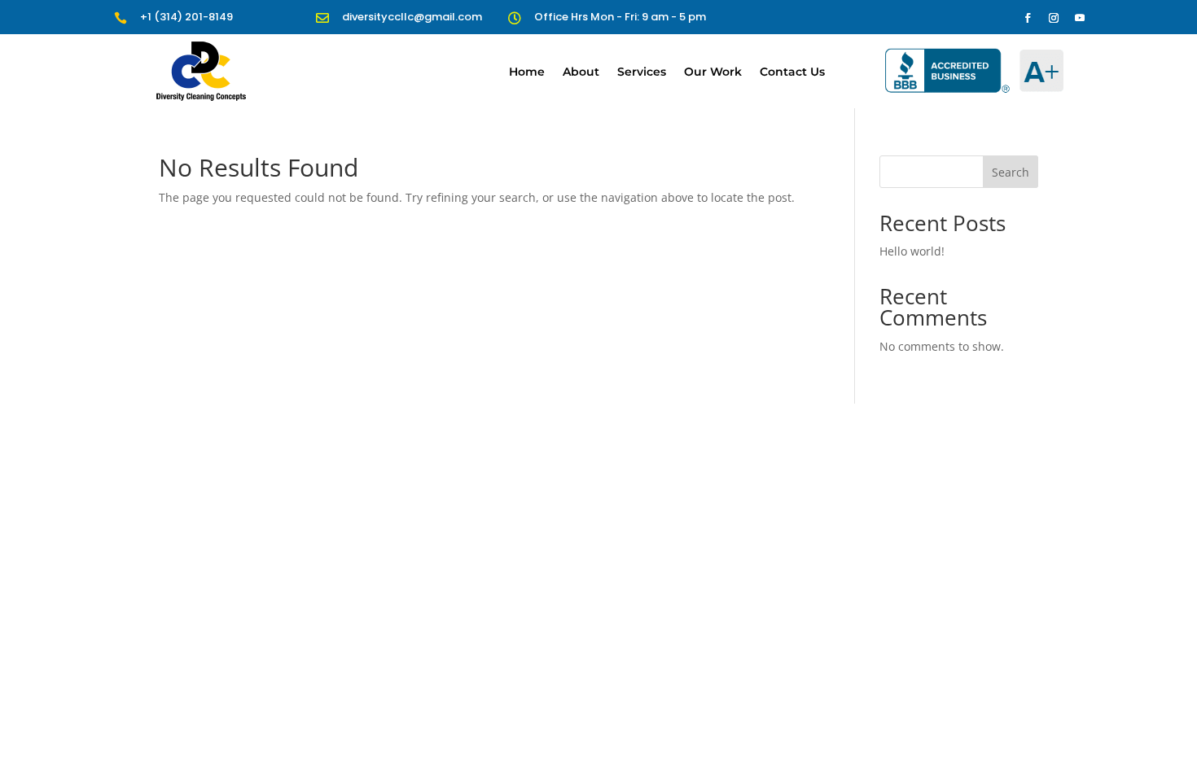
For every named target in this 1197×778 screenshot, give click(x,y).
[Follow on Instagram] (1053, 18)
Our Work (713, 71)
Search (1010, 172)
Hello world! (912, 251)
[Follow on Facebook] (1027, 18)
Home (527, 71)
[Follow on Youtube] (1080, 18)
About (581, 71)
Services (641, 71)
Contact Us (792, 71)
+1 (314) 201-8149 (186, 16)
